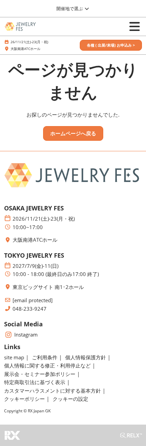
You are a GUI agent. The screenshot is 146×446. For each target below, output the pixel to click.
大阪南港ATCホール (25, 48)
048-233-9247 (30, 309)
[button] (111, 45)
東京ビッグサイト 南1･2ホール (48, 287)
